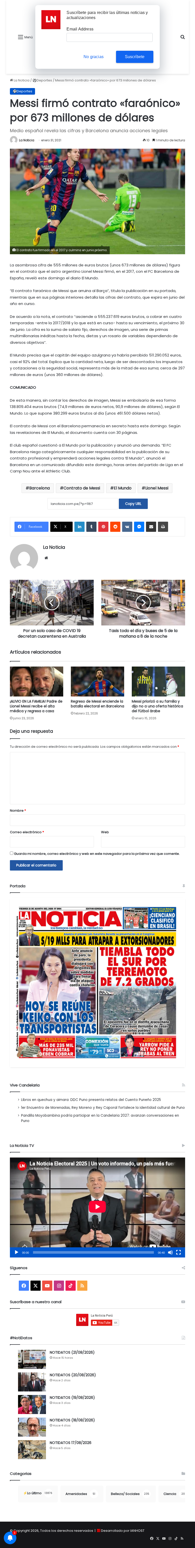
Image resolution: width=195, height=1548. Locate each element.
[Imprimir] (163, 527)
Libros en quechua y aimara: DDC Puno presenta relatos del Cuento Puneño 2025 (91, 1099)
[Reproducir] (16, 1252)
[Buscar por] (182, 39)
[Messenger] (139, 527)
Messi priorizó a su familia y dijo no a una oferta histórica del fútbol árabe (157, 706)
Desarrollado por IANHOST (122, 1530)
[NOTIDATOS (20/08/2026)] (32, 1381)
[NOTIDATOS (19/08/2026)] (32, 1404)
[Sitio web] (46, 558)
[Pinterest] (103, 527)
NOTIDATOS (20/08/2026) (73, 1374)
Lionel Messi (156, 488)
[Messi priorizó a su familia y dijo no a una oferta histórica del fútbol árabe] (158, 681)
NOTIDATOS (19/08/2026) (72, 1397)
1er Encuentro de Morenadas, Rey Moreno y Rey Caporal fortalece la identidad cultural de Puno (103, 1107)
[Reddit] (115, 527)
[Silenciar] (170, 1252)
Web (105, 832)
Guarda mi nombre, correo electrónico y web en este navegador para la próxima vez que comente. (97, 853)
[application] (97, 1207)
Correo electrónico (27, 832)
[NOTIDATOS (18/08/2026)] (32, 1427)
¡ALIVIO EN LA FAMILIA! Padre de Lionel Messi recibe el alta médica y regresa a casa (36, 706)
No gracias (94, 57)
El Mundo (123, 488)
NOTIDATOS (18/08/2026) (72, 1420)
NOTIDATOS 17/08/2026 (70, 1442)
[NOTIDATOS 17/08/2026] (32, 1449)
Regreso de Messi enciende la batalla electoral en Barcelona (97, 704)
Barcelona (39, 488)
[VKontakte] (127, 527)
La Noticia (21, 80)
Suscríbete (135, 57)
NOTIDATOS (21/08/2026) (72, 1352)
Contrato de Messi (81, 488)
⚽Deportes (42, 80)
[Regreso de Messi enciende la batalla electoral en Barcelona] (97, 681)
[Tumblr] (91, 527)
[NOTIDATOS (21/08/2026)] (32, 1359)
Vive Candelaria (25, 1085)
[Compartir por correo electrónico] (151, 527)
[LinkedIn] (79, 527)
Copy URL (133, 503)
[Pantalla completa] (178, 1252)
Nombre (18, 810)
